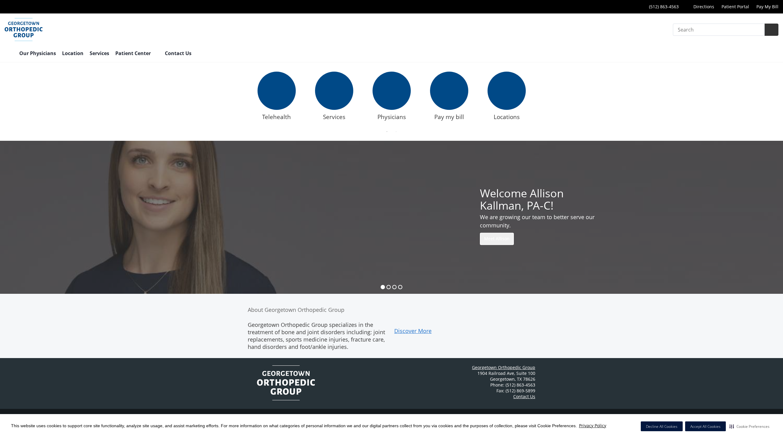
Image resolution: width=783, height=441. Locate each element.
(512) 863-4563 (663, 6)
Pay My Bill (767, 6)
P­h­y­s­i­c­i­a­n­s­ (391, 117)
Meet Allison (497, 239)
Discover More (413, 330)
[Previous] (243, 98)
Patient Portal (735, 6)
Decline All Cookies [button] (661, 426)
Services (99, 53)
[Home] (9, 54)
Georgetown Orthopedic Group (503, 367)
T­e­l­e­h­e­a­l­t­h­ (276, 117)
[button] (749, 426)
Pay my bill (449, 117)
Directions (703, 6)
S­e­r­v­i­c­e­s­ (334, 117)
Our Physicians (37, 53)
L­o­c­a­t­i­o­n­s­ (507, 117)
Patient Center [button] (133, 53)
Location (72, 53)
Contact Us (178, 53)
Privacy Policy (592, 425)
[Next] (540, 98)
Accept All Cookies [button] (705, 426)
